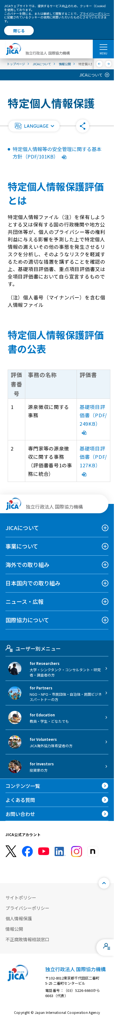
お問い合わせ (20, 813)
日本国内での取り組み (32, 583)
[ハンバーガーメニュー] (103, 46)
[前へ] (99, 63)
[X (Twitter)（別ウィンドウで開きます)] (10, 851)
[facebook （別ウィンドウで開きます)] (27, 851)
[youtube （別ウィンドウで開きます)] (43, 851)
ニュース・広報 (24, 601)
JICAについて (91, 75)
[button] (34, 126)
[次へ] (108, 63)
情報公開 (14, 929)
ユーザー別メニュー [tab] (38, 648)
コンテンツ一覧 (22, 785)
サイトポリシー (20, 897)
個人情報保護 (18, 918)
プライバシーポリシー (95, 13)
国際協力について (27, 620)
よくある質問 (20, 799)
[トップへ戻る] (104, 883)
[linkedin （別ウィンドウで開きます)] (60, 851)
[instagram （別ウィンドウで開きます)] (76, 851)
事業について (21, 546)
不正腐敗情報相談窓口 (27, 939)
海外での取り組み (27, 565)
